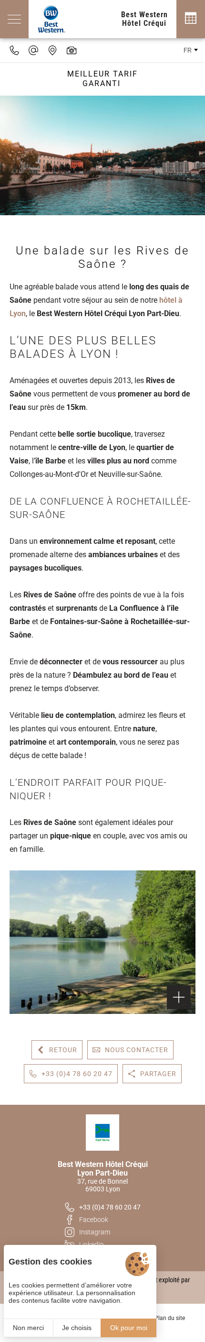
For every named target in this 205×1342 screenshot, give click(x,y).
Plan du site (169, 1318)
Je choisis (77, 1327)
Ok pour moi (128, 1327)
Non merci (28, 1327)
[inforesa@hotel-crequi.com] (33, 50)
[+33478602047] (14, 50)
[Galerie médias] (71, 50)
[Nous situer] (52, 50)
